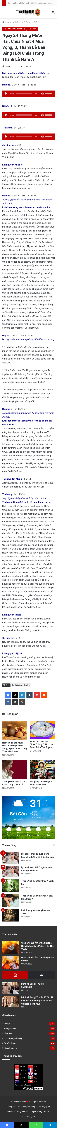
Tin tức (7, 1023)
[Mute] (42, 93)
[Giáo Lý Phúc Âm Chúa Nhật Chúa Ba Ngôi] (10, 962)
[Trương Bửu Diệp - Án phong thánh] (28, 12)
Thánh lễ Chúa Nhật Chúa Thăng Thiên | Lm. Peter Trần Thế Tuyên (41, 744)
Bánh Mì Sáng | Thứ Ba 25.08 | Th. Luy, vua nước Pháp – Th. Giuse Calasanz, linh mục (37, 1000)
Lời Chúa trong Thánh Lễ (31, 22)
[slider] (49, 93)
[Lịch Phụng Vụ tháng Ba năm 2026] (10, 915)
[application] (28, 94)
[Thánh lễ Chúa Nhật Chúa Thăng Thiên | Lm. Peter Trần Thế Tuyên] (42, 730)
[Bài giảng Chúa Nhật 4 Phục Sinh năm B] (42, 769)
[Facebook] (8, 695)
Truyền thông (10, 1043)
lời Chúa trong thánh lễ (21, 685)
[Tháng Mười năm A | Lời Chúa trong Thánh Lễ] (14, 769)
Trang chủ (11, 1106)
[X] (15, 695)
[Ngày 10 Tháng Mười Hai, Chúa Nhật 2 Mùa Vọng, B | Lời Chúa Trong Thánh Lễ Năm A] (14, 730)
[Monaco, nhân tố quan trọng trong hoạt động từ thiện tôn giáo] (10, 858)
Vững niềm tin (10, 1028)
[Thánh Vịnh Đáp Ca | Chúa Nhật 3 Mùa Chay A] (10, 900)
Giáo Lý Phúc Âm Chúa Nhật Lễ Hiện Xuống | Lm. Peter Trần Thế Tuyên (37, 946)
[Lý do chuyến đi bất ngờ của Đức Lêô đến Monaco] (10, 871)
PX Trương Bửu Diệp (13, 1038)
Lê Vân (7, 66)
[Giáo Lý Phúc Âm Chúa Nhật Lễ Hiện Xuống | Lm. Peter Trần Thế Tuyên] (10, 947)
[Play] (6, 93)
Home (7, 22)
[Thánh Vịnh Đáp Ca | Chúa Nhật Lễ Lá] (10, 885)
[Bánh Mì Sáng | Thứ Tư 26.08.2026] (10, 988)
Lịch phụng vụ (10, 1048)
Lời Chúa (15, 22)
